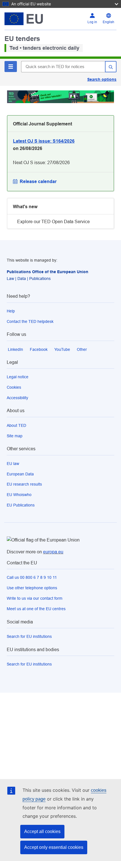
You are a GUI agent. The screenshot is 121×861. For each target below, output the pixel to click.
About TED (16, 425)
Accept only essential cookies (53, 847)
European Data (20, 474)
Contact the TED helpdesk (30, 321)
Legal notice (17, 377)
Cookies (14, 387)
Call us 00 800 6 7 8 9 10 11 (32, 577)
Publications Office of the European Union (47, 271)
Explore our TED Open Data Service (53, 221)
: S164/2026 (44, 141)
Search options (101, 79)
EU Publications (21, 505)
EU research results (24, 484)
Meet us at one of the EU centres (36, 608)
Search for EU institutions (29, 636)
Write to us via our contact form (34, 598)
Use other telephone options (32, 588)
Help (11, 311)
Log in (92, 22)
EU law (13, 463)
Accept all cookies (42, 831)
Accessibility (17, 397)
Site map (15, 436)
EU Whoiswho (19, 494)
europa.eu (53, 551)
